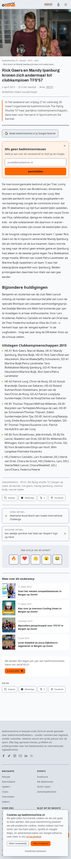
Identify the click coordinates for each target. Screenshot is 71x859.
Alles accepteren (40, 843)
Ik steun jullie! (13, 671)
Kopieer (11, 497)
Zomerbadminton (46, 791)
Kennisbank (8, 781)
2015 (30, 60)
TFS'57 (49, 87)
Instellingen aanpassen (35, 850)
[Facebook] (3, 755)
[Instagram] (14, 755)
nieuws (22, 60)
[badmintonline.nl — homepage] (8, 4)
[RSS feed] (31, 755)
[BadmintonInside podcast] (58, 4)
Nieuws (6, 776)
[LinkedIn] (25, 755)
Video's (6, 801)
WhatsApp (29, 497)
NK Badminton (45, 781)
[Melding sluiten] (64, 145)
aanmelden (35, 171)
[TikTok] (9, 755)
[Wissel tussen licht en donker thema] (65, 4)
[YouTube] (20, 755)
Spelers (6, 786)
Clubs (5, 791)
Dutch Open (44, 786)
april (36, 60)
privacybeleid (33, 836)
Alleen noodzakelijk (18, 843)
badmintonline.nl (9, 60)
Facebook (58, 497)
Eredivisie (42, 776)
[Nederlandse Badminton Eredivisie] (48, 4)
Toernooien (8, 796)
